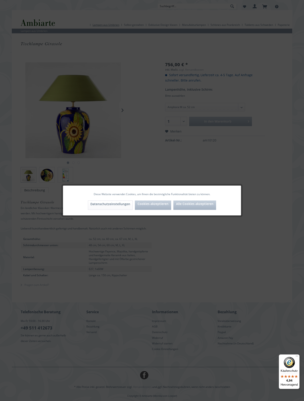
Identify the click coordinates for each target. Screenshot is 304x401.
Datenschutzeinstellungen (110, 204)
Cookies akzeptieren (153, 204)
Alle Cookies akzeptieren (194, 204)
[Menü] (297, 357)
